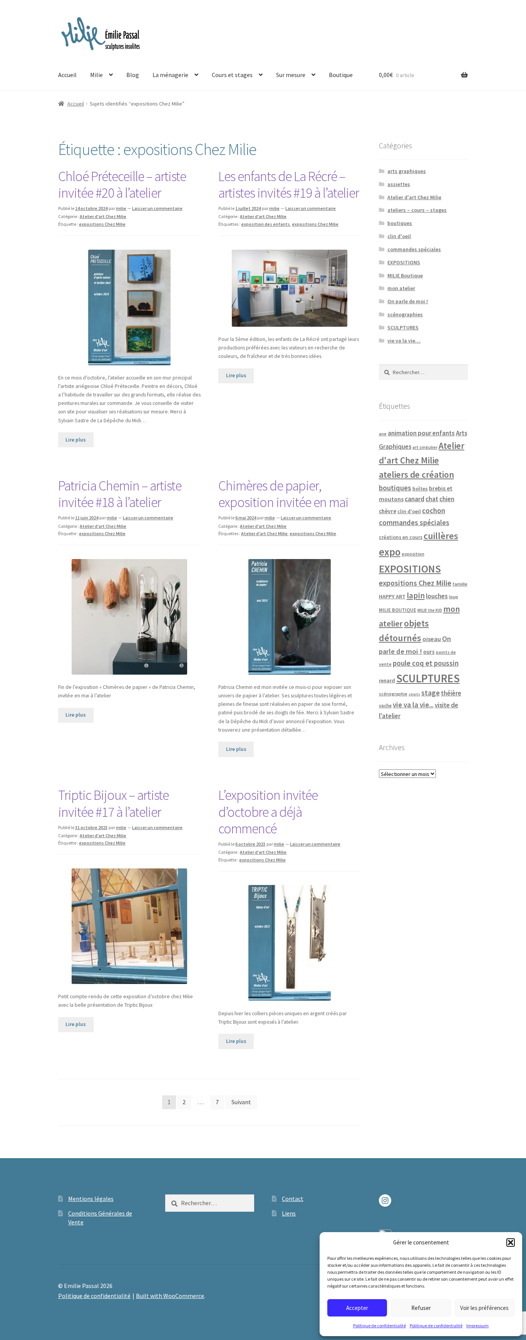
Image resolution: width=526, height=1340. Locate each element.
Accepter (357, 1307)
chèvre (387, 511)
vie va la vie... (413, 704)
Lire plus (75, 440)
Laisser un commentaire (157, 208)
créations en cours (400, 537)
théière (451, 693)
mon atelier (401, 288)
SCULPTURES (403, 327)
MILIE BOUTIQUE (397, 610)
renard (387, 680)
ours (429, 651)
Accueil (67, 75)
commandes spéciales (414, 249)
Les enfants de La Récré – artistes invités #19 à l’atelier (288, 185)
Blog (132, 75)
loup (453, 596)
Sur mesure (290, 75)
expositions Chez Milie (102, 224)
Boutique (341, 75)
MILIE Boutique (405, 275)
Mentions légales (91, 1198)
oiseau (431, 639)
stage (430, 692)
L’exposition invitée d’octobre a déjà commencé (268, 811)
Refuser (421, 1307)
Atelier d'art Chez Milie (103, 216)
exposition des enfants (265, 224)
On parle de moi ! (407, 301)
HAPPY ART (392, 596)
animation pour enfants (421, 433)
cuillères (441, 536)
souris (414, 694)
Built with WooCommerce (170, 1296)
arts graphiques (406, 171)
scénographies (405, 314)
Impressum (477, 1325)
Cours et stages (232, 75)
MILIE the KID (429, 610)
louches (437, 596)
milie (121, 208)
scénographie (393, 694)
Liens (289, 1213)
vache (385, 705)
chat (431, 499)
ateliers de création (416, 474)
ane (383, 434)
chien (446, 499)
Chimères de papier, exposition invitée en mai (283, 494)
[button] (510, 1242)
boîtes (420, 488)
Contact (292, 1198)
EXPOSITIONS (403, 262)
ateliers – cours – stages (417, 210)
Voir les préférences (484, 1307)
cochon (433, 510)
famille (459, 584)
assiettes (398, 184)
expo (389, 552)
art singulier (424, 447)
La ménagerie (170, 75)
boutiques (399, 223)
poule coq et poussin (426, 663)
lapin (416, 596)
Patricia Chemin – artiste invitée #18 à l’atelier (119, 494)
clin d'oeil (399, 236)
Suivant (241, 1102)
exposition (413, 554)
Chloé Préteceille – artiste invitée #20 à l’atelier (122, 185)
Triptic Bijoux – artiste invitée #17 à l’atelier (113, 803)
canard (414, 499)
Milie (96, 75)
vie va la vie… (403, 340)
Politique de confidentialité (379, 1325)
